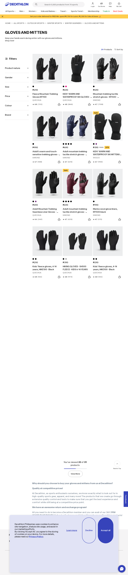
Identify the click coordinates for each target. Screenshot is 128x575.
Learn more (71, 530)
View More (75, 474)
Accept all (105, 530)
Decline (89, 530)
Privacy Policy (36, 536)
